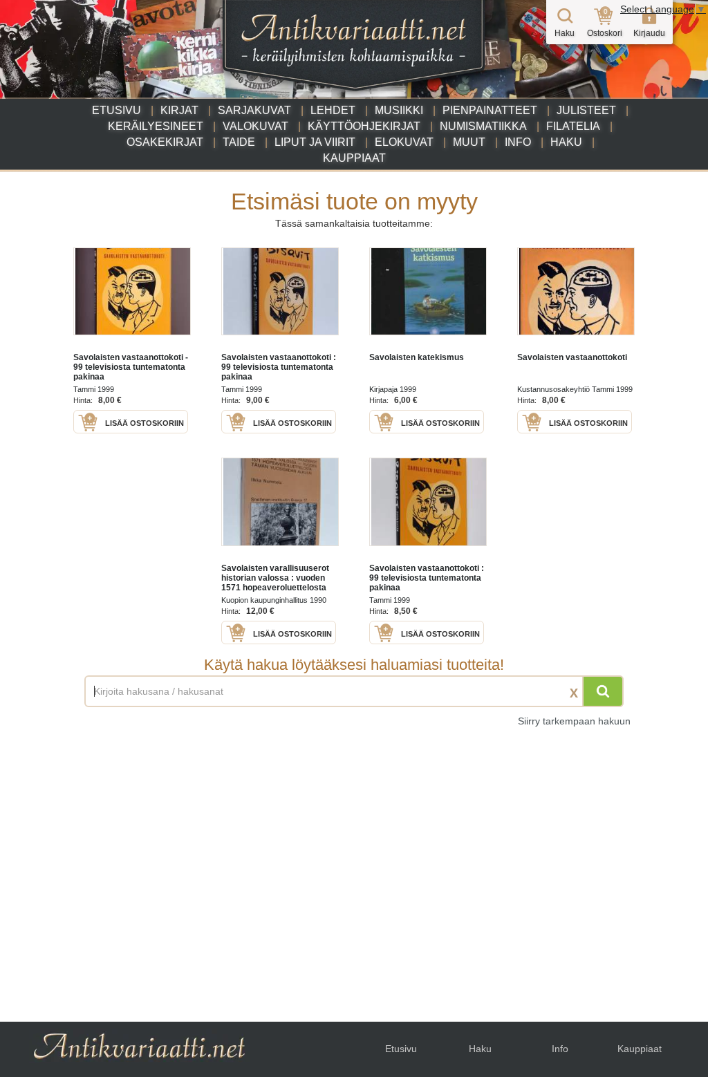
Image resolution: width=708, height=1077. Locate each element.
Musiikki (399, 110)
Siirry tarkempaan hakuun (574, 721)
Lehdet (332, 110)
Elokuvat (404, 142)
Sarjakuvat (254, 110)
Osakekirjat (165, 142)
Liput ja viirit (314, 142)
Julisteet (586, 110)
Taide (239, 142)
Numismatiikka (483, 126)
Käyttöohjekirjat (364, 126)
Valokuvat (255, 126)
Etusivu (116, 110)
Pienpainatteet (489, 110)
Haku (566, 142)
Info (518, 142)
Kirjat (179, 110)
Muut (469, 142)
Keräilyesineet (155, 126)
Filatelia (573, 126)
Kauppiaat (354, 158)
